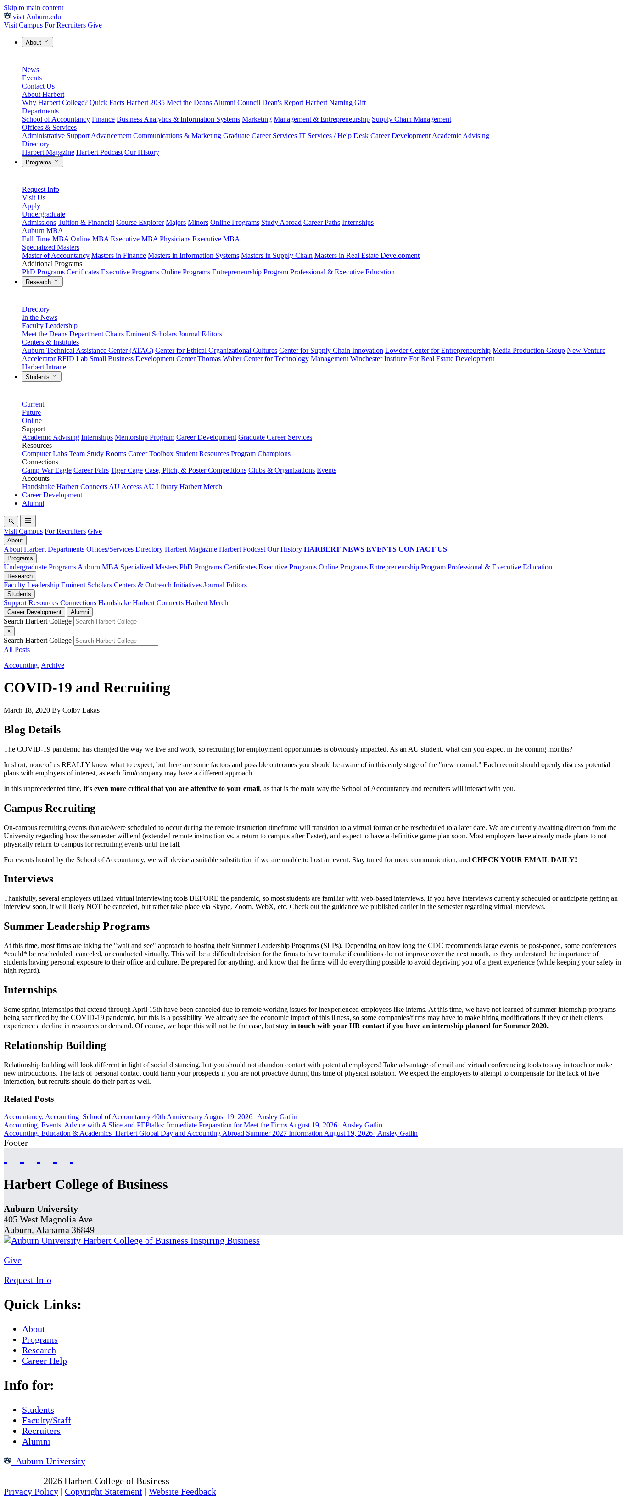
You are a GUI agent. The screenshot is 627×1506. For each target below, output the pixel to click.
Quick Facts (107, 102)
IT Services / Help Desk (334, 135)
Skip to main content (33, 7)
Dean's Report (282, 102)
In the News (39, 317)
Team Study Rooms (97, 453)
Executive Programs (130, 272)
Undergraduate (43, 214)
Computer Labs (44, 453)
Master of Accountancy (56, 255)
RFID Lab (72, 359)
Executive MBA (134, 239)
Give (95, 25)
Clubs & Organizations (281, 470)
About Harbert (43, 94)
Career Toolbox (151, 453)
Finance (103, 119)
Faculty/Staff (46, 1420)
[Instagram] (38, 1156)
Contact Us (38, 86)
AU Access (125, 487)
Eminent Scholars (151, 334)
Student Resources (202, 453)
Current (33, 404)
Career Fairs (91, 470)
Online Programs (234, 222)
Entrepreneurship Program (250, 272)
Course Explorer (140, 222)
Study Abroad (281, 222)
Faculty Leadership (50, 325)
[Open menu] (28, 521)
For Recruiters (65, 25)
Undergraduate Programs (40, 567)
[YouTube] (22, 1156)
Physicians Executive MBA (200, 239)
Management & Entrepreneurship (322, 119)
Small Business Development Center (143, 359)
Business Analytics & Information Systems (178, 119)
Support (15, 603)
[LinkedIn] (71, 1156)
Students (38, 377)
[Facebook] (5, 1156)
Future (31, 412)
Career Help (44, 1360)
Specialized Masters (50, 247)
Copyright (22, 1481)
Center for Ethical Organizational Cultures (216, 350)
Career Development (400, 135)
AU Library (160, 487)
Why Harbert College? (55, 102)
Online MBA (90, 239)
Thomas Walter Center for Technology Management (272, 359)
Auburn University (48, 1461)
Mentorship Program (144, 437)
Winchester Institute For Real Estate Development (422, 359)
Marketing (257, 119)
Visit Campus (23, 25)
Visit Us (33, 197)
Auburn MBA (42, 230)
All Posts (17, 649)
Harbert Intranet (45, 367)
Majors (176, 222)
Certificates (83, 272)
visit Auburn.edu (36, 17)
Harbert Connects (81, 487)
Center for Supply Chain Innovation (331, 350)
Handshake (38, 487)
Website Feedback (182, 1491)
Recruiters (41, 1431)
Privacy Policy (31, 1491)
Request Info (40, 189)
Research (39, 282)
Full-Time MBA (45, 239)
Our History (141, 152)
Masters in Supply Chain (277, 255)
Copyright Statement (103, 1491)
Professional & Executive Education (342, 272)
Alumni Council (236, 102)
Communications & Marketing (177, 135)
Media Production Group (529, 350)
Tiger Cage (127, 470)
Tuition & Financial (86, 222)
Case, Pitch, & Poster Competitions (195, 470)
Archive (52, 665)
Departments (40, 111)
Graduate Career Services (260, 135)
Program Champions (261, 453)
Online (32, 420)
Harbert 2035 (145, 102)
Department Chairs (96, 334)
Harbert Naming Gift (335, 102)
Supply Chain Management (411, 119)
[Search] (11, 521)
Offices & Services (49, 127)
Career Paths (321, 222)
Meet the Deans (189, 102)
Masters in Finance (118, 255)
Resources (43, 603)
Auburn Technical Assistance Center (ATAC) (87, 350)
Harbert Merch (200, 487)
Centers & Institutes (50, 342)
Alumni (33, 503)
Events (32, 78)
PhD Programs (43, 272)
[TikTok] (55, 1156)
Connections (78, 603)
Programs (39, 162)
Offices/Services (110, 549)
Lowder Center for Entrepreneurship (438, 350)
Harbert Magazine (48, 152)
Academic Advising (460, 135)
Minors (198, 222)
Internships (358, 222)
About (34, 42)
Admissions (39, 222)
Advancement (111, 135)
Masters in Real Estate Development (367, 255)
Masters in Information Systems (193, 255)
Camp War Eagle (47, 470)
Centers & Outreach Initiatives (158, 585)
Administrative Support (56, 135)
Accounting (21, 665)
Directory (36, 144)
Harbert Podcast (99, 152)
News (30, 69)
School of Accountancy (56, 119)
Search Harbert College (38, 621)
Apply (31, 206)
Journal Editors (200, 334)
